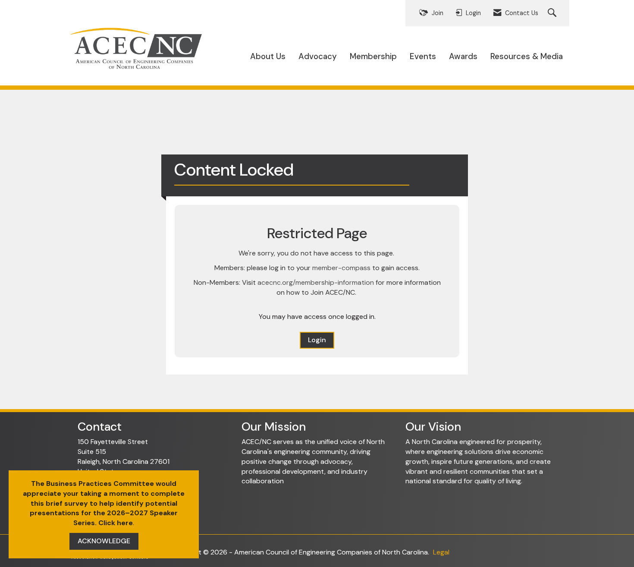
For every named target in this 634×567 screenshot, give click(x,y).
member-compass (341, 267)
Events (423, 56)
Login (317, 339)
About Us (268, 56)
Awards (463, 56)
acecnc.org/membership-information (315, 282)
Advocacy (317, 56)
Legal (441, 552)
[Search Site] (553, 13)
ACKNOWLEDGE (104, 540)
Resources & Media (526, 56)
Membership (373, 56)
